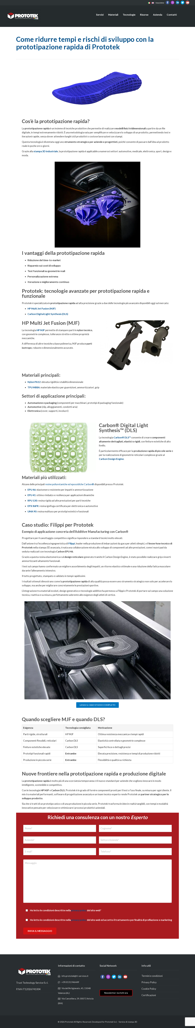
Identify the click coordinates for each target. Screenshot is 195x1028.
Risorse (144, 14)
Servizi (100, 14)
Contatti (172, 14)
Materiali (113, 14)
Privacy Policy (149, 982)
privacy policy (79, 910)
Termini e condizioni (152, 975)
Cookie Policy (148, 988)
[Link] (149, 2)
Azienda (157, 14)
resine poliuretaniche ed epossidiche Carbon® (69, 484)
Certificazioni (148, 995)
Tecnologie (129, 14)
